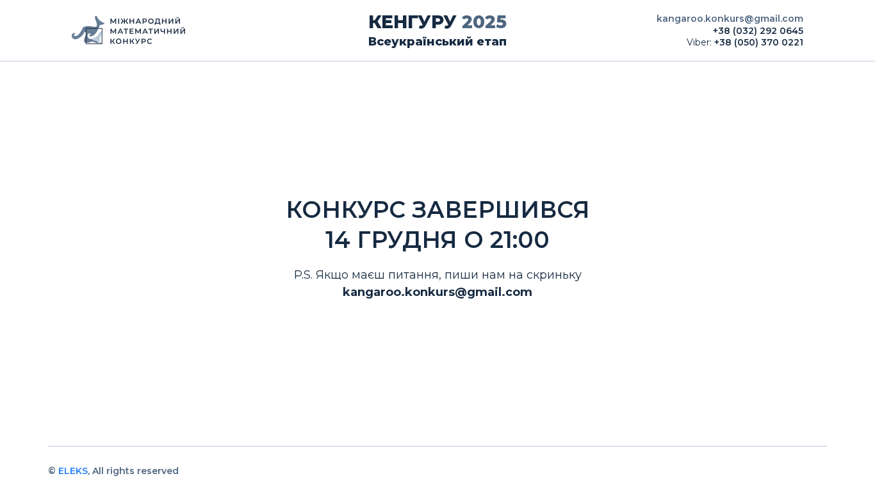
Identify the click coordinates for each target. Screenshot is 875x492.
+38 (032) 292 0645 (758, 31)
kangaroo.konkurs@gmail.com (730, 18)
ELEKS (73, 471)
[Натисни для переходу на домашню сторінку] (194, 30)
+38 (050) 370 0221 (758, 42)
